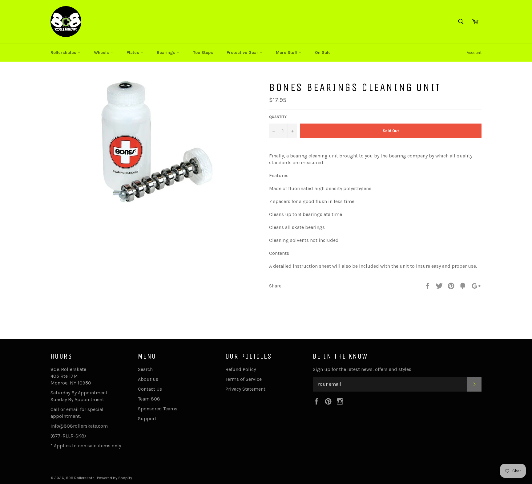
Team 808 (149, 399)
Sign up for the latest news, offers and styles (362, 369)
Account (474, 52)
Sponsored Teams (157, 409)
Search (145, 369)
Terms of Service (243, 379)
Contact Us (150, 389)
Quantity (278, 117)
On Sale (323, 52)
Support (147, 418)
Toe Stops (203, 52)
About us (148, 379)
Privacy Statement (245, 389)
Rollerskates (64, 52)
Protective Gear (243, 52)
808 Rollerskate (80, 477)
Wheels (102, 52)
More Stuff (287, 52)
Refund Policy (240, 369)
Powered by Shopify (114, 477)
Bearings (167, 52)
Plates (133, 52)
